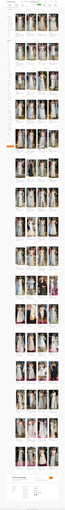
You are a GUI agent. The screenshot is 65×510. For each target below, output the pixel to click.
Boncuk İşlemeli (10, 129)
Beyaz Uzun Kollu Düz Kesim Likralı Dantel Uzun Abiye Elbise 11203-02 (20, 210)
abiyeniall (17, 62)
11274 (9, 66)
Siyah (9, 37)
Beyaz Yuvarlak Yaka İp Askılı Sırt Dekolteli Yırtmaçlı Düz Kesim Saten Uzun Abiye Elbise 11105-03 (31, 152)
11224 (9, 60)
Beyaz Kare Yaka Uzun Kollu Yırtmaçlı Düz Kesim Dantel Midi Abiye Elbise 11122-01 (53, 93)
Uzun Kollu (9, 96)
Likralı (9, 86)
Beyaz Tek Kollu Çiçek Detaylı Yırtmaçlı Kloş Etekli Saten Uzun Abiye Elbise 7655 (53, 412)
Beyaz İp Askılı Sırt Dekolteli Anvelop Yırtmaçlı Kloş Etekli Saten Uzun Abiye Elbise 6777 (31, 440)
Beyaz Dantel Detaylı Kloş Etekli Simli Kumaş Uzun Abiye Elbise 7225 (53, 326)
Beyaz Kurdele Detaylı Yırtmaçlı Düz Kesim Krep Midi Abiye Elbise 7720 (19, 440)
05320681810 (35, 488)
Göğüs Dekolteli (10, 113)
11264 (9, 63)
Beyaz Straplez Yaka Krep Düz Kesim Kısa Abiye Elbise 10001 (20, 93)
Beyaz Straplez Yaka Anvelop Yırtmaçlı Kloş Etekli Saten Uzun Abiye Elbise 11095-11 (53, 210)
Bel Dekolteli (9, 112)
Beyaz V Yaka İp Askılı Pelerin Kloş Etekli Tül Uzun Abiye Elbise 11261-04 (31, 93)
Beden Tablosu (14, 489)
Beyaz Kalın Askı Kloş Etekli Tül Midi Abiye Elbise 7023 (42, 383)
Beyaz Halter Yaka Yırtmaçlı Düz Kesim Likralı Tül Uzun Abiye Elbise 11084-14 (53, 181)
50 (8, 51)
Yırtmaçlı (9, 135)
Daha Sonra (34, 4)
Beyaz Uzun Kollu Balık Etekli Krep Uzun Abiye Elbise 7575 (53, 355)
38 (8, 45)
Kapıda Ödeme (25, 492)
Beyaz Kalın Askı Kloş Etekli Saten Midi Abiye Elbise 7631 (31, 355)
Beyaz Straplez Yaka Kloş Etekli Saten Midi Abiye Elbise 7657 (31, 383)
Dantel (9, 90)
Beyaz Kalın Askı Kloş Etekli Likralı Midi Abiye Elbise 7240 (53, 64)
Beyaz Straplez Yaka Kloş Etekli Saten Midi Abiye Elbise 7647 (42, 469)
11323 (9, 65)
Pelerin (9, 130)
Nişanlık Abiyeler (50, 5)
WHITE (9, 31)
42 (8, 47)
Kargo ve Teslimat (25, 489)
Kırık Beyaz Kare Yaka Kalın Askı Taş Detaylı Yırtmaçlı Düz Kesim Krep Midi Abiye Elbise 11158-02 (20, 181)
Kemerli (9, 126)
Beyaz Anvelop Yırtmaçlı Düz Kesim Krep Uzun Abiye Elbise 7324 (53, 298)
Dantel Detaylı (10, 128)
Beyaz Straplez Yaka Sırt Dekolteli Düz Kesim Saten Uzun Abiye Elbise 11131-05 (42, 151)
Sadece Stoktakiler (27, 9)
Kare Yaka (9, 71)
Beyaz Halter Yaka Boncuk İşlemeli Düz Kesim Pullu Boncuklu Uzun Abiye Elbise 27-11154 (20, 35)
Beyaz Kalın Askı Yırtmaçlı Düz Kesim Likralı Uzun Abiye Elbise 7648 (42, 440)
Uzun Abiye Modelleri (16, 5)
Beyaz (9, 34)
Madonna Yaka (10, 73)
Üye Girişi (13, 490)
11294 (9, 67)
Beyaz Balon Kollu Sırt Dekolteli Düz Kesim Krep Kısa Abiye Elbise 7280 (30, 298)
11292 (9, 61)
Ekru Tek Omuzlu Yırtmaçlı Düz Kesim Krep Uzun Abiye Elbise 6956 (20, 412)
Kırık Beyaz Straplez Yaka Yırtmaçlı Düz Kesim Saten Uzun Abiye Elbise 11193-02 (20, 269)
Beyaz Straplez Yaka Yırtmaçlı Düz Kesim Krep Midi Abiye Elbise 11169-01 (20, 122)
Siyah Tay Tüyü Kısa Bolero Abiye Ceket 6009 (42, 298)
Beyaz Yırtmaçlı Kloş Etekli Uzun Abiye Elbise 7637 (42, 411)
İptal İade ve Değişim (25, 490)
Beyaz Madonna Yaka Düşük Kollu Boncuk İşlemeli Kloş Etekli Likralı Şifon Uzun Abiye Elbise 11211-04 (20, 64)
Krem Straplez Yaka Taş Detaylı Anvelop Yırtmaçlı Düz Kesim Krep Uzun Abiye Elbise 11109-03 (53, 269)
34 (8, 43)
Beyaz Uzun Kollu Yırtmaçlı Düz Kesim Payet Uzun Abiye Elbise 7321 (31, 469)
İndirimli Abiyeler (55, 5)
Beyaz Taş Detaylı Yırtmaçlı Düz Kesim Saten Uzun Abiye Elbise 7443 (53, 469)
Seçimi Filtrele (10, 146)
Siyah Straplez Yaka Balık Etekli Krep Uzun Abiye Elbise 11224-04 (31, 181)
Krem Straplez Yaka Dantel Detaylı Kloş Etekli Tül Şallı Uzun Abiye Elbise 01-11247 (42, 35)
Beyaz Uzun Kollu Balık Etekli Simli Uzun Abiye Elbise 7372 (31, 239)
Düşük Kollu (9, 99)
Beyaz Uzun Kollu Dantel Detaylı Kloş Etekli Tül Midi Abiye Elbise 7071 (42, 355)
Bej (8, 33)
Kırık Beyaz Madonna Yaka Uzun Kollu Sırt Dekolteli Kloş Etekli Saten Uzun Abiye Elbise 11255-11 (53, 35)
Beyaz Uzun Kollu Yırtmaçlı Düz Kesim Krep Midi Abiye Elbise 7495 (42, 326)
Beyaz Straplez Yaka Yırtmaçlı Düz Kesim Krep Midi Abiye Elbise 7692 (31, 412)
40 (8, 46)
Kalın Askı (9, 100)
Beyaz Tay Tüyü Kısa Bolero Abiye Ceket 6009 (31, 326)
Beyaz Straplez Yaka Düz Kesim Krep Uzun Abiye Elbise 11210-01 (53, 151)
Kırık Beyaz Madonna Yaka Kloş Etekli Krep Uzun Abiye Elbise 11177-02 (42, 122)
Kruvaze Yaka (10, 76)
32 (8, 42)
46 (8, 49)
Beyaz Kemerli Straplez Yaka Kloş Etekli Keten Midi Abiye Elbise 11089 (53, 122)
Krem (9, 36)
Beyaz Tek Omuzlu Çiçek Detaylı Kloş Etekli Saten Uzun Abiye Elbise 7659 (19, 355)
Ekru (8, 35)
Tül (8, 88)
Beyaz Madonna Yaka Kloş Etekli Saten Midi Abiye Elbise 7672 (20, 326)
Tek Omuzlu (9, 97)
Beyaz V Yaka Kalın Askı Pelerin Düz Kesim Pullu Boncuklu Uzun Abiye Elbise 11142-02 (31, 210)
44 (8, 48)
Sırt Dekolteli (9, 111)
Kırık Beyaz (9, 32)
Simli (9, 89)
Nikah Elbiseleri (44, 5)
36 (8, 44)
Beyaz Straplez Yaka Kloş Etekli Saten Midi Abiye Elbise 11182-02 (53, 239)
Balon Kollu (9, 98)
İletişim (13, 492)
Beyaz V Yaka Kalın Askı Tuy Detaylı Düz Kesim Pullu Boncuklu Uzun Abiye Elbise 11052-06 (42, 239)
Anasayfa (8, 7)
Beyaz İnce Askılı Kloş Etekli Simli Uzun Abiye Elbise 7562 (42, 64)
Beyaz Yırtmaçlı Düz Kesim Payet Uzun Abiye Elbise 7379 (20, 468)
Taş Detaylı (9, 125)
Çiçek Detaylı (9, 127)
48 (8, 50)
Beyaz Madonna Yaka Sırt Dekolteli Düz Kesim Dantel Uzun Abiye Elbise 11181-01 (31, 269)
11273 (9, 64)
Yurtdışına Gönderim (25, 493)
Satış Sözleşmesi (25, 496)
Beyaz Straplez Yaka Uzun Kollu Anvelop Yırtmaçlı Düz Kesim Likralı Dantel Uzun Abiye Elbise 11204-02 (42, 269)
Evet (39, 4)
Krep (8, 87)
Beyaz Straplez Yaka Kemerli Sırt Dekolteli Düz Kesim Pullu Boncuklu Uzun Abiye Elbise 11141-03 (20, 239)
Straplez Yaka (10, 77)
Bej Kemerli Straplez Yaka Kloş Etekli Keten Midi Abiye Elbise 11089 (20, 151)
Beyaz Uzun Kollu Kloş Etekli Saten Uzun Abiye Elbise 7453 (20, 383)
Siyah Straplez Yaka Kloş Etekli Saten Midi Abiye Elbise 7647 (53, 383)
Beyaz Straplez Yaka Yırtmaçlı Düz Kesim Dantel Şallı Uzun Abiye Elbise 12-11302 (31, 35)
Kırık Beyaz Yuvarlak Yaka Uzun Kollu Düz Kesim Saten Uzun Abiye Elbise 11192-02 (42, 93)
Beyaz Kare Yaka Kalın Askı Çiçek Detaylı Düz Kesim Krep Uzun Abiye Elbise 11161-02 (20, 298)
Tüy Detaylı (9, 124)
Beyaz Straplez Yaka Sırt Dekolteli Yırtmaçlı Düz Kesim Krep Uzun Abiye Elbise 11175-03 (42, 210)
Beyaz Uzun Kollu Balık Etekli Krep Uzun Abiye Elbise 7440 (53, 440)
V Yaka (9, 72)
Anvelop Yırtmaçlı (10, 136)
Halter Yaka (9, 75)
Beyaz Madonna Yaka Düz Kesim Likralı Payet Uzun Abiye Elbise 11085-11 (42, 181)
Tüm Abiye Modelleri (9, 5)
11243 (9, 62)
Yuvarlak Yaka (10, 74)
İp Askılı (9, 95)
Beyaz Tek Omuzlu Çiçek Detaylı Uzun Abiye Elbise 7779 (30, 64)
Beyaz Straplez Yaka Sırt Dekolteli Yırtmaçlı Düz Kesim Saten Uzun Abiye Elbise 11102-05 (31, 122)
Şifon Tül (9, 91)
